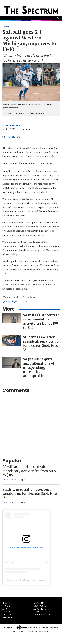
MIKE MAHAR (13, 125)
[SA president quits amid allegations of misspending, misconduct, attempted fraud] (11, 362)
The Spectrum (12, 580)
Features (7, 606)
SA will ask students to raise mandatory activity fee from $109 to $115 (41, 321)
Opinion (6, 614)
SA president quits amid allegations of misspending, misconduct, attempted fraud (38, 367)
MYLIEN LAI (11, 479)
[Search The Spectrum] (58, 18)
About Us (38, 603)
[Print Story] (18, 137)
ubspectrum (29, 580)
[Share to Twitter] (8, 137)
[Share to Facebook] (3, 137)
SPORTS (6, 26)
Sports (6, 611)
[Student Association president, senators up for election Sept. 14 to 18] (11, 340)
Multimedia (8, 617)
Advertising (40, 608)
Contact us (40, 606)
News (5, 603)
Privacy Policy (41, 614)
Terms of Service (43, 611)
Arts (4, 608)
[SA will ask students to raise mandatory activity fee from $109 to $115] (11, 318)
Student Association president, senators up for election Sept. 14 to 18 (41, 343)
